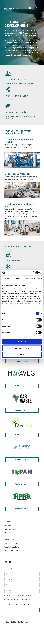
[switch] (39, 319)
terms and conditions (25, 595)
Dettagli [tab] (17, 278)
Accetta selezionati (22, 348)
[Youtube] (10, 562)
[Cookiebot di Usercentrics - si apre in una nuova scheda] (33, 272)
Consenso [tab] (6, 278)
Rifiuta (22, 354)
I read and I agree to (19, 595)
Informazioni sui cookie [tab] (33, 278)
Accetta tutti (22, 341)
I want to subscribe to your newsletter (18, 599)
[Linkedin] (5, 562)
